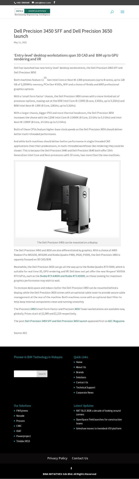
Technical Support (85, 387)
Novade (20, 415)
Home (79, 362)
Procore (20, 420)
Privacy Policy (57, 458)
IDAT (18, 431)
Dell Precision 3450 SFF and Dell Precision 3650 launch (56, 321)
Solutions (81, 377)
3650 (77, 309)
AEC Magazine (116, 321)
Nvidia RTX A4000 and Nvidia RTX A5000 (62, 276)
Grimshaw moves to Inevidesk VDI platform (98, 428)
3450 (33, 309)
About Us (81, 367)
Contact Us (82, 382)
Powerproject (23, 436)
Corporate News (85, 392)
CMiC (19, 426)
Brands (80, 372)
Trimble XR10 (23, 441)
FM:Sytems (22, 410)
